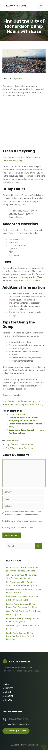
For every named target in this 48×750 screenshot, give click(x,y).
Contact (9, 696)
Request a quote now (16, 731)
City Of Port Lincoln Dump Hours (20, 444)
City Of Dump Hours (18, 414)
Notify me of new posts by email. (18, 527)
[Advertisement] (24, 124)
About (8, 692)
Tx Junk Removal (16, 5)
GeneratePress (33, 745)
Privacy (8, 700)
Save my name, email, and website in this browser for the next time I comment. (23, 513)
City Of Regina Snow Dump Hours (20, 448)
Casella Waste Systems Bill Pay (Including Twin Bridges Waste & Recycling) (20, 636)
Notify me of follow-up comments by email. (23, 521)
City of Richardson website (28, 280)
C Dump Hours (12, 440)
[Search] (38, 546)
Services (9, 688)
